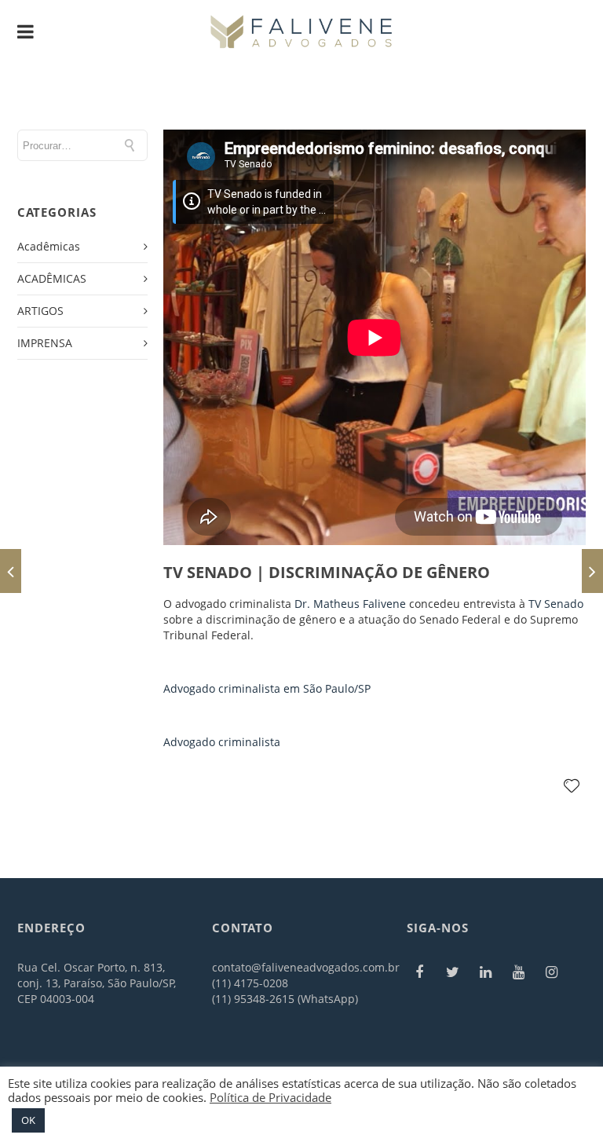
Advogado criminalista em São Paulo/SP (267, 688)
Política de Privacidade (270, 1097)
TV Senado (555, 603)
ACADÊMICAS (51, 278)
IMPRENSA (44, 342)
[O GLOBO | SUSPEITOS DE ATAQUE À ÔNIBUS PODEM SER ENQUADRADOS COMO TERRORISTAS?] (592, 571)
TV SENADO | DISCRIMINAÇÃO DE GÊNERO (326, 572)
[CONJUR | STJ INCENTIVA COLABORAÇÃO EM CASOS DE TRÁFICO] (10, 571)
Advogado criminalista (221, 741)
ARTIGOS (40, 310)
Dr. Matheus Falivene (350, 603)
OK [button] (28, 1120)
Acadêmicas (48, 246)
